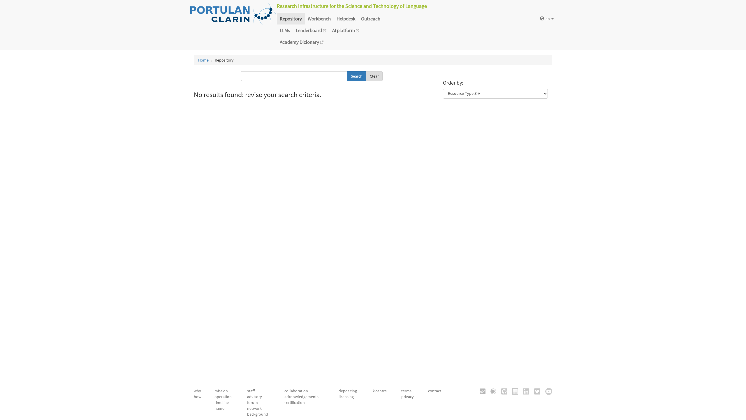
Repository (291, 18)
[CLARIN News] (513, 390)
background (257, 414)
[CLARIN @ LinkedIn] (524, 390)
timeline (221, 402)
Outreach (370, 18)
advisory (254, 396)
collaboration (296, 390)
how (197, 396)
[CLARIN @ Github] (502, 390)
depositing (348, 390)
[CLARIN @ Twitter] (535, 390)
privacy (407, 396)
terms (406, 390)
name (219, 408)
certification (294, 402)
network (254, 408)
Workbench (319, 18)
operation (223, 396)
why (197, 390)
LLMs (285, 30)
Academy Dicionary (300, 42)
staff (251, 390)
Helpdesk (346, 18)
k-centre (380, 390)
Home (203, 60)
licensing (346, 396)
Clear (374, 76)
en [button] (548, 18)
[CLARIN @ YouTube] (546, 390)
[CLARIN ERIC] (480, 390)
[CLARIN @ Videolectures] (491, 390)
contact (434, 390)
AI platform (344, 30)
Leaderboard (309, 30)
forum (252, 402)
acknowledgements (301, 396)
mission (221, 390)
